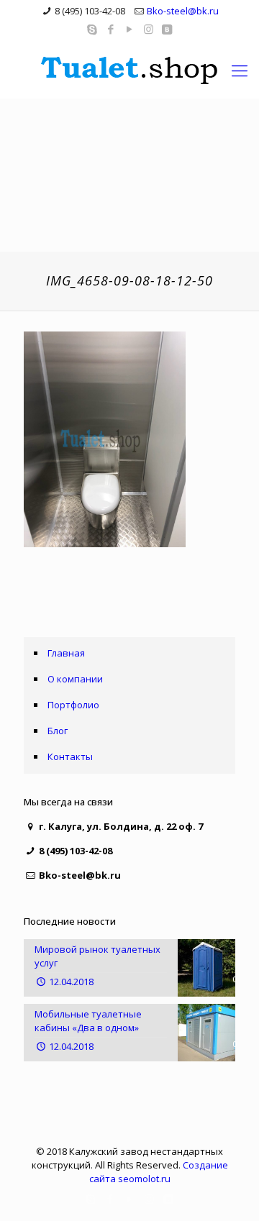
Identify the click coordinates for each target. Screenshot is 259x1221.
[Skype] (92, 29)
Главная (66, 652)
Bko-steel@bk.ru (183, 10)
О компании (75, 678)
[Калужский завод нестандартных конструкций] (129, 69)
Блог (57, 730)
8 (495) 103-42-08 (90, 10)
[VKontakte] (167, 29)
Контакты (70, 756)
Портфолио (73, 704)
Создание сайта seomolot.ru (158, 1171)
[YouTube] (129, 29)
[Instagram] (148, 29)
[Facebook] (111, 29)
